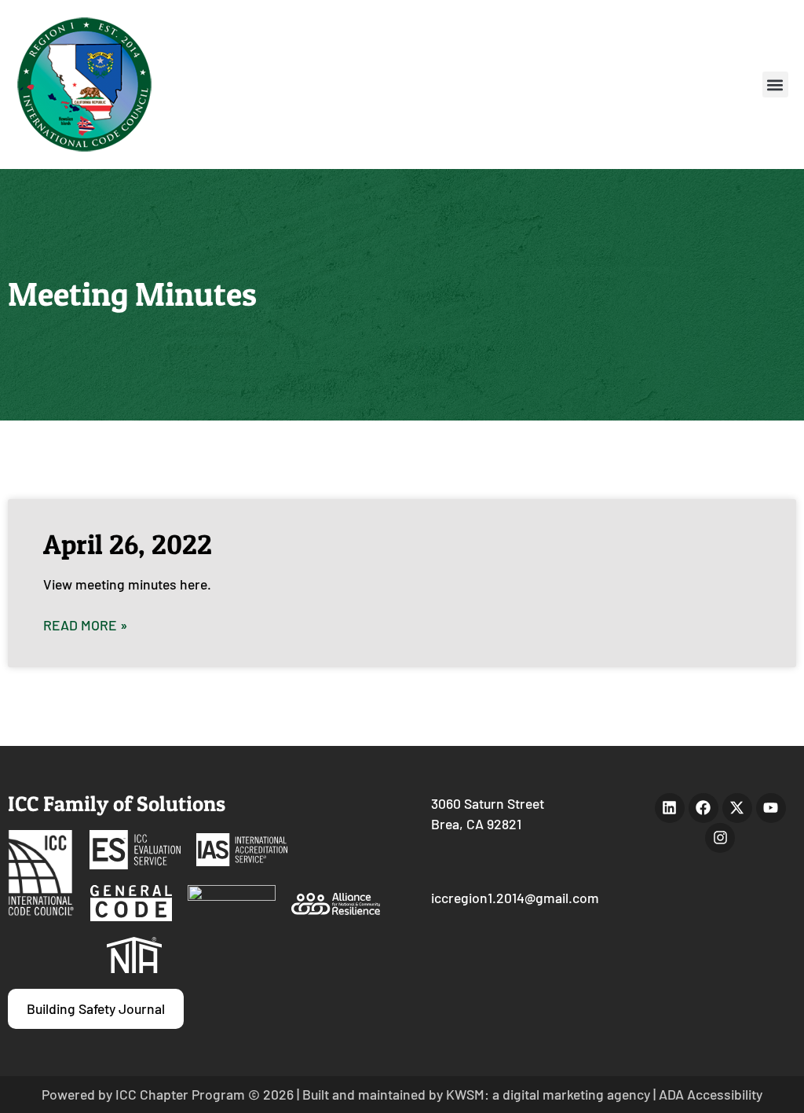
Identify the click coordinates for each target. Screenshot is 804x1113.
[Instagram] (720, 838)
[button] (775, 84)
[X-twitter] (737, 808)
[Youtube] (771, 808)
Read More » (85, 625)
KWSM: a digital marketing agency (548, 1094)
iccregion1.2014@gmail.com (515, 897)
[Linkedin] (670, 808)
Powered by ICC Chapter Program (143, 1094)
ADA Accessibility (710, 1094)
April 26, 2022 (127, 544)
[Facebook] (703, 808)
